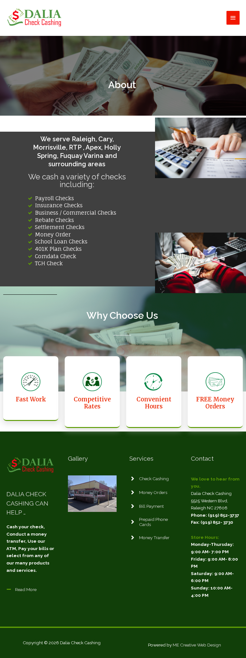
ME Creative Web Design (197, 644)
